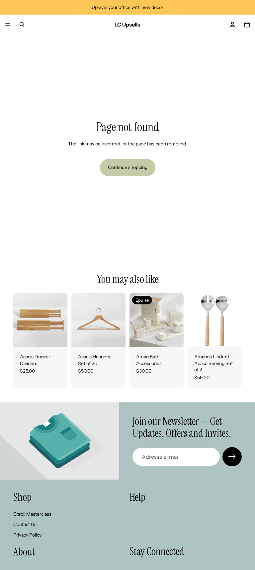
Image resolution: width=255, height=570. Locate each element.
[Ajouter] (231, 337)
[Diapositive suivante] (60, 320)
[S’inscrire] (232, 456)
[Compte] (232, 24)
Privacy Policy (27, 535)
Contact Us (25, 524)
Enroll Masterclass (32, 514)
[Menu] (7, 24)
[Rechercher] (22, 24)
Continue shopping (127, 167)
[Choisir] (57, 337)
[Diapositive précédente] (20, 320)
